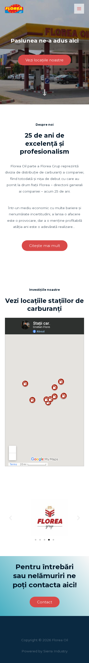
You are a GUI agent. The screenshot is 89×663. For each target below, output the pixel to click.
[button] (10, 518)
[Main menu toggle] (79, 9)
